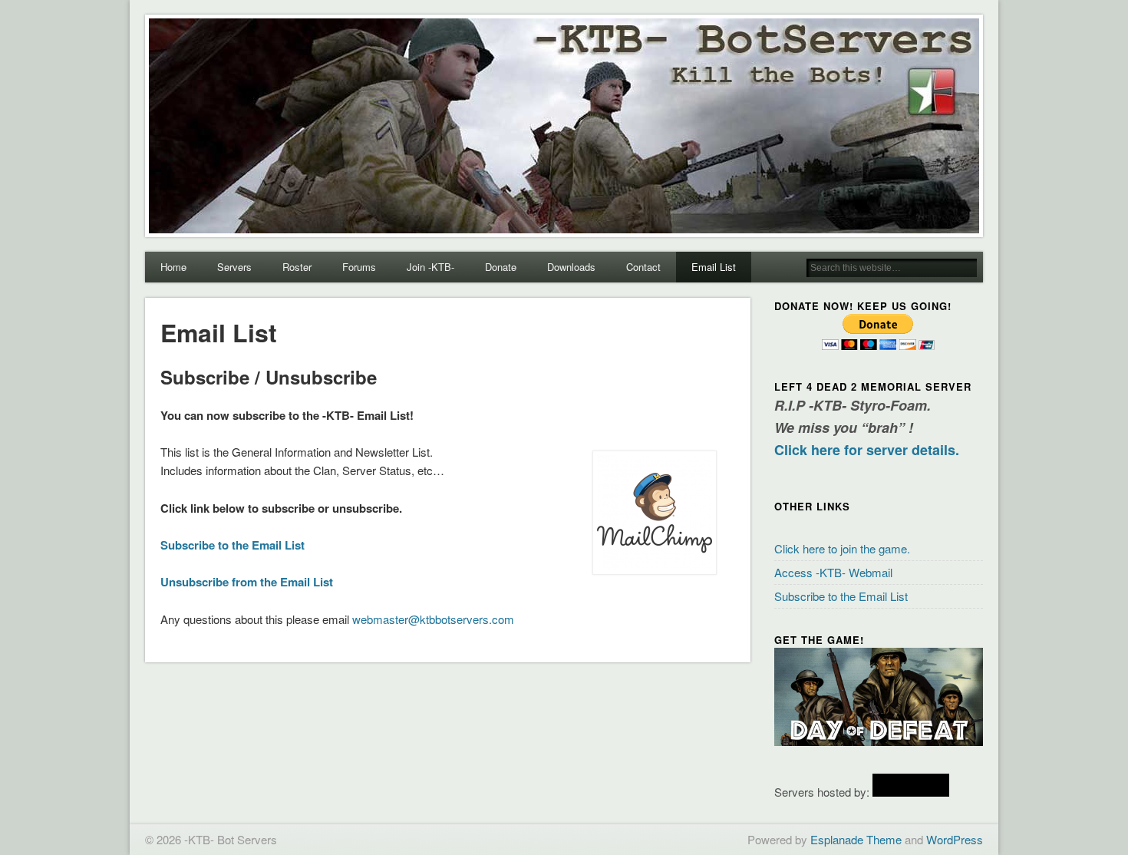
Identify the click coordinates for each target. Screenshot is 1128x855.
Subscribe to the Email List (232, 544)
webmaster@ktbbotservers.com (433, 619)
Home (173, 266)
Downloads (571, 266)
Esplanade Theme (856, 839)
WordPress (954, 839)
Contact (643, 266)
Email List (713, 266)
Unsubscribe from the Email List (246, 581)
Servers (234, 266)
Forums (359, 266)
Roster (297, 266)
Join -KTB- (430, 266)
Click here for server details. (866, 450)
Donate (500, 266)
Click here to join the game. (842, 548)
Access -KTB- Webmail (833, 572)
